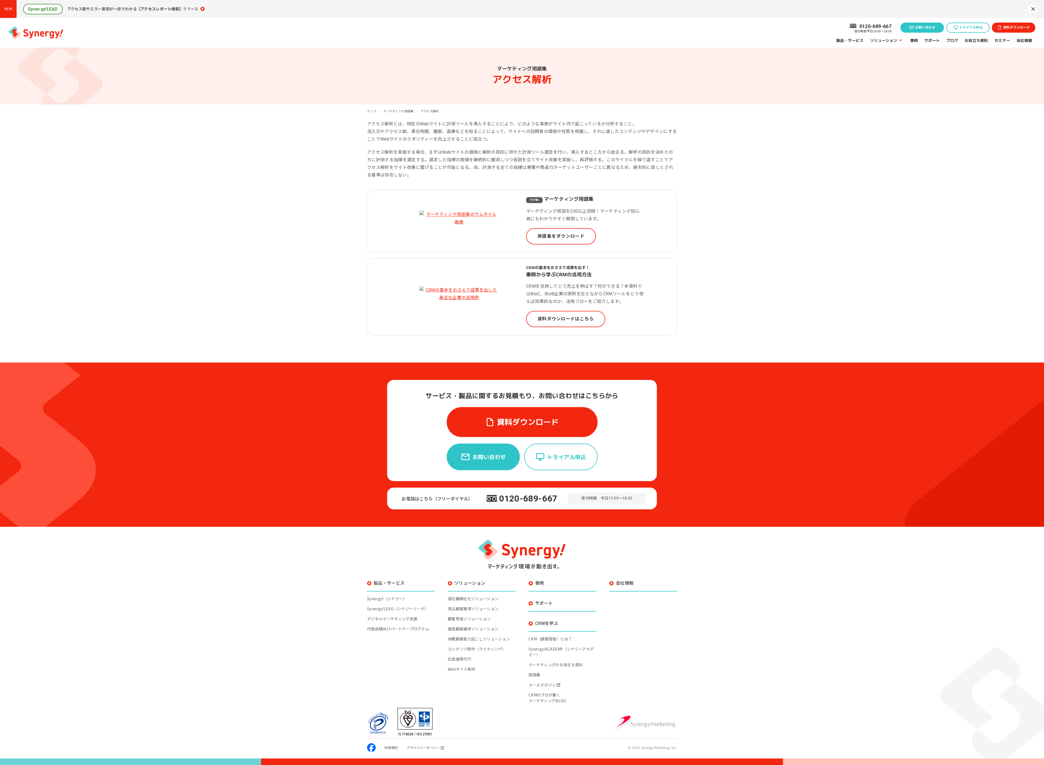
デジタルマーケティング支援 (392, 618)
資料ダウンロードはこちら (565, 318)
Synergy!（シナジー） (387, 598)
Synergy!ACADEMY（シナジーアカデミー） (561, 651)
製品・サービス (849, 40)
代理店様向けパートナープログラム (398, 628)
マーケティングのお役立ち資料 (556, 664)
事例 (914, 40)
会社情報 (1024, 40)
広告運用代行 (459, 659)
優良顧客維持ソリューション (473, 628)
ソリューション (883, 40)
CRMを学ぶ (546, 623)
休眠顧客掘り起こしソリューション (479, 639)
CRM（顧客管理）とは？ (550, 639)
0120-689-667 (528, 498)
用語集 (534, 674)
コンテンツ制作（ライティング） (477, 649)
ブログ (952, 40)
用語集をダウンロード (561, 236)
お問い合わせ (925, 27)
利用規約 (391, 747)
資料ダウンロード (1016, 27)
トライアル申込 (971, 27)
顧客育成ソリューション (469, 618)
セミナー (1002, 40)
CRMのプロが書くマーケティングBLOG (547, 697)
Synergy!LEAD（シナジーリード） (398, 608)
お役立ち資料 (976, 40)
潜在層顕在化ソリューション (473, 598)
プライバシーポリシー (423, 747)
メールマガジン (542, 684)
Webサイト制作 (462, 669)
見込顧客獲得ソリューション (473, 608)
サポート (932, 40)
